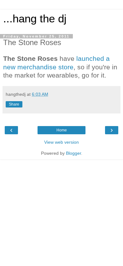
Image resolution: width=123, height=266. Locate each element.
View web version (61, 142)
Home (61, 130)
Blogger (73, 153)
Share (14, 104)
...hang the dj (35, 19)
